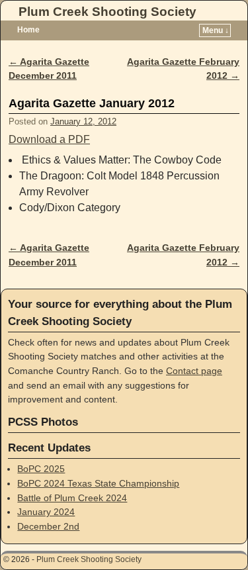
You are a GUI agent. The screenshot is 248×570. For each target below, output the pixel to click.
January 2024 (46, 511)
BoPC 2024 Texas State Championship (98, 483)
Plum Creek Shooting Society (107, 12)
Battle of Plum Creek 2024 (72, 498)
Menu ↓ (215, 30)
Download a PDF (49, 139)
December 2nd (48, 526)
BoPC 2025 (41, 468)
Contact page (194, 370)
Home (28, 29)
